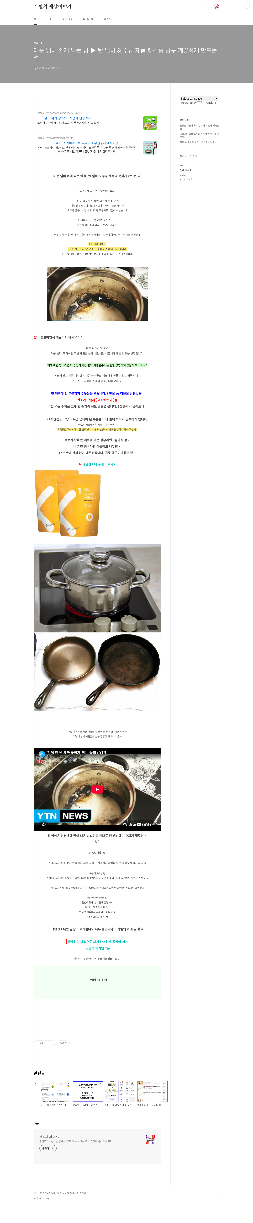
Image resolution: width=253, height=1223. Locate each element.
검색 (208, 6)
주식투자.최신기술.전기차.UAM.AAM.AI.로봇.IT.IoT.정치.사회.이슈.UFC (76, 1141)
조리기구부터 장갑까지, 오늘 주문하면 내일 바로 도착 (68, 122)
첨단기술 (88, 19)
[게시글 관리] (51, 1043)
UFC (49, 19)
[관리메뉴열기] (247, 6)
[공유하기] (47, 1043)
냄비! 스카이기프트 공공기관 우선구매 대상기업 (86, 143)
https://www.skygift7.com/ (53, 137)
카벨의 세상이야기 (53, 6)
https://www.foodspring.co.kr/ (55, 112)
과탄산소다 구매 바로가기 (99, 464)
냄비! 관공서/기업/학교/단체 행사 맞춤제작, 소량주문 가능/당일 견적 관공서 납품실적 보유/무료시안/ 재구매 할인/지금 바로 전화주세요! (87, 149)
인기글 (193, 156)
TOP (216, 1194)
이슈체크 (108, 19)
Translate (210, 102)
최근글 (183, 156)
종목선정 (67, 19)
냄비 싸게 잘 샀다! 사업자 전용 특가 (68, 118)
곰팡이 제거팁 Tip (97, 948)
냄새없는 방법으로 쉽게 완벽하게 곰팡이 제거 (98, 941)
